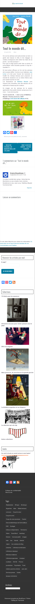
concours (8, 512)
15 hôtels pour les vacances (10, 296)
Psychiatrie (17, 565)
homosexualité (16, 537)
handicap (22, 533)
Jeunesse (24, 136)
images (24, 537)
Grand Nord (14, 533)
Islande (22, 540)
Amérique (24, 505)
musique (22, 558)
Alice (15, 52)
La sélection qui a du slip (9, 425)
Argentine (9, 508)
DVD (7, 526)
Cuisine (24, 519)
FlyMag (13, 600)
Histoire (8, 537)
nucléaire (8, 562)
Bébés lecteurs (22, 508)
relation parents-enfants (13, 569)
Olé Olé (15, 562)
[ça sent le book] (17, 3)
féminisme (24, 530)
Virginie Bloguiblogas (17, 173)
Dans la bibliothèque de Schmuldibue (16, 522)
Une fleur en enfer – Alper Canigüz (26, 147)
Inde (7, 540)
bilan (14, 508)
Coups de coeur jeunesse (13, 519)
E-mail (3, 262)
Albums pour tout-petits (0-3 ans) (12, 136)
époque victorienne (11, 576)
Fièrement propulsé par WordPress (15, 598)
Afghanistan (9, 505)
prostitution (9, 565)
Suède (18, 572)
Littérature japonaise (12, 558)
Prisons (21, 562)
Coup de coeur (17, 512)
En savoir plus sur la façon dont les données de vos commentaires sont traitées (16, 243)
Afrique (17, 505)
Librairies (8, 547)
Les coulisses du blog (17, 544)
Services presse (10, 572)
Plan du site (8, 492)
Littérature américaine (19, 547)
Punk (23, 565)
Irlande (16, 540)
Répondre (29, 187)
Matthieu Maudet (22, 81)
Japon (8, 544)
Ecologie (12, 526)
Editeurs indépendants (12, 530)
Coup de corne (10, 515)
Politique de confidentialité (13, 490)
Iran (11, 540)
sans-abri (24, 569)
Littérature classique (12, 551)
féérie (7, 533)
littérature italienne (11, 554)
